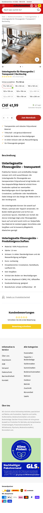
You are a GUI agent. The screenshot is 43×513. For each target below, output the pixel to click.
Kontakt (29, 2)
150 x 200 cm (35, 97)
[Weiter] (40, 67)
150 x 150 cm (21, 97)
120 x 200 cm (8, 97)
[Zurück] (3, 67)
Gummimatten (29, 368)
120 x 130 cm (8, 91)
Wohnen (27, 376)
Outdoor (27, 380)
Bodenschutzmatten (15, 17)
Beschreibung (9, 155)
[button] (7, 76)
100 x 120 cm (33, 86)
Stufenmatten (29, 364)
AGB (3, 364)
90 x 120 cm (19, 86)
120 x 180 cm (34, 91)
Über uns (5, 356)
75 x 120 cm (7, 86)
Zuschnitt (27, 388)
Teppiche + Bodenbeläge (29, 358)
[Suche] (21, 9)
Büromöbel (28, 392)
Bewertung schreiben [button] (21, 326)
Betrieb (27, 384)
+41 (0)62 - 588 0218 (18, 2)
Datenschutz (7, 372)
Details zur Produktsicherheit (18, 297)
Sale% (26, 396)
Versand (5, 368)
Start (4, 17)
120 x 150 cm (21, 91)
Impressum (6, 360)
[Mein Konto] (31, 5)
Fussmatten (28, 353)
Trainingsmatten (31, 17)
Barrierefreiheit (8, 376)
